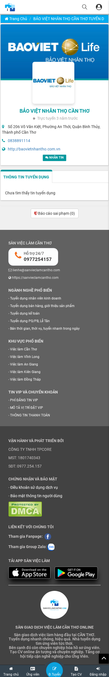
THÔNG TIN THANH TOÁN (30, 415)
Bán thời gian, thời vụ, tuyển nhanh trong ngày (45, 329)
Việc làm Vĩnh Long (24, 357)
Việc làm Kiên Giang (25, 372)
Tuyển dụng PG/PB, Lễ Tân (30, 321)
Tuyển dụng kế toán (25, 313)
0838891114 (19, 140)
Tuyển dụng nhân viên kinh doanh (35, 298)
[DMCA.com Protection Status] (25, 508)
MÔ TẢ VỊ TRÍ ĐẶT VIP (26, 408)
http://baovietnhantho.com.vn (34, 149)
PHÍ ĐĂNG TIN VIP (24, 400)
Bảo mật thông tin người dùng (36, 496)
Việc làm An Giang (24, 364)
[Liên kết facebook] (48, 536)
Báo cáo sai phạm (56, 213)
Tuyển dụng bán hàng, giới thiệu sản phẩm (42, 306)
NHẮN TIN (56, 157)
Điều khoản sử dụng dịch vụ (34, 487)
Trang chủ (17, 18)
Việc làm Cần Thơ (23, 349)
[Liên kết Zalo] (51, 547)
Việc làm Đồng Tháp (25, 379)
